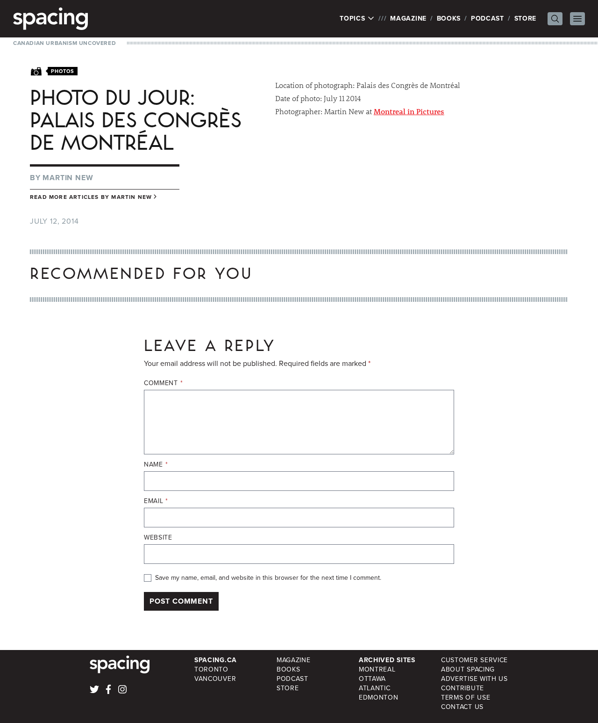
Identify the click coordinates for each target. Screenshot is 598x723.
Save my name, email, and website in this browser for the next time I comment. (268, 578)
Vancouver (215, 679)
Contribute (462, 688)
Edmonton (379, 697)
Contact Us (462, 707)
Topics (353, 18)
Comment (163, 383)
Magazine (408, 18)
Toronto (211, 669)
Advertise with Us (474, 679)
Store (525, 18)
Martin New (68, 177)
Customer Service (474, 660)
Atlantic (375, 688)
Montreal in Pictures (409, 111)
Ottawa (372, 679)
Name (156, 464)
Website (158, 537)
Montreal (377, 669)
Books (449, 18)
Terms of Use (465, 697)
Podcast (487, 18)
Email (156, 501)
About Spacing (468, 669)
